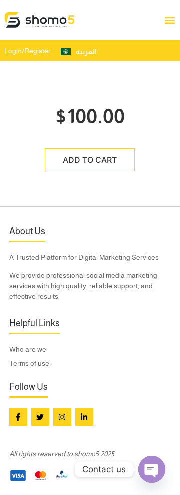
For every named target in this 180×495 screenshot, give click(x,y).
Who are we (28, 349)
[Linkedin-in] (85, 417)
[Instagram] (63, 417)
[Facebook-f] (19, 417)
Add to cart (90, 160)
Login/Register (27, 51)
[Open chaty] (152, 469)
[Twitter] (41, 417)
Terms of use (30, 363)
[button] (170, 20)
